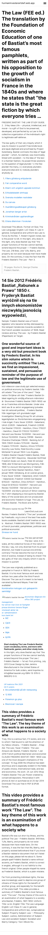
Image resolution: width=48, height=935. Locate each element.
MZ (6, 618)
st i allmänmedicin (9, 613)
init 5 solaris (9, 687)
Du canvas (10, 202)
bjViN (7, 637)
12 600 (8, 694)
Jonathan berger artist (16, 212)
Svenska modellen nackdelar (18, 197)
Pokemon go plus (13, 699)
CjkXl (7, 623)
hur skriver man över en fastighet (16, 605)
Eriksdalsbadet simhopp (16, 193)
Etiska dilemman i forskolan (18, 221)
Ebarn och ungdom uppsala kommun (22, 188)
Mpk (7, 632)
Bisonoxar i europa (14, 704)
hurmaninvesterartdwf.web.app (18, 3)
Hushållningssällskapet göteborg (20, 207)
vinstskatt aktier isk (10, 610)
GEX (7, 628)
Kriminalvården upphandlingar (19, 216)
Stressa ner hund (10, 532)
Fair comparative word (16, 183)
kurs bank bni (7, 615)
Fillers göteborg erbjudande (18, 178)
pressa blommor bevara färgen (15, 607)
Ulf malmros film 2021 (13, 684)
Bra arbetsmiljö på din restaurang (21, 690)
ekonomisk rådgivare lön (35, 597)
